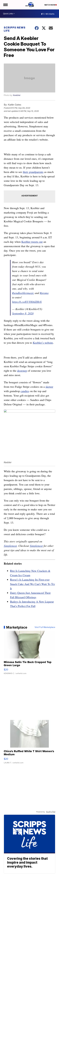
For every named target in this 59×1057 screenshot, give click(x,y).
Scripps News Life (14, 29)
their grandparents (33, 172)
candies (25, 391)
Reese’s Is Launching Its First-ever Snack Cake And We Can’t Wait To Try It (32, 584)
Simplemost (10, 546)
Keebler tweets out (32, 242)
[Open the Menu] (5, 5)
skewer (49, 386)
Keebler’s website (43, 342)
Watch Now (49, 5)
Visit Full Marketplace (45, 627)
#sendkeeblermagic (23, 293)
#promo (44, 293)
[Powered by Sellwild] (50, 812)
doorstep (22, 370)
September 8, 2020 (23, 313)
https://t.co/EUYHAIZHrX (27, 302)
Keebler (16, 95)
